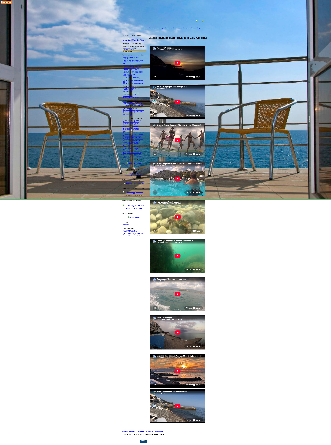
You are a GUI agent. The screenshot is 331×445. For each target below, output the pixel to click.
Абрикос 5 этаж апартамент (131, 69)
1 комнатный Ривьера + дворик (132, 66)
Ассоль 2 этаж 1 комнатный (131, 77)
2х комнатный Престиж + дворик (133, 137)
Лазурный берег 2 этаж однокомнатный (130, 95)
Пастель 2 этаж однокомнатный (132, 103)
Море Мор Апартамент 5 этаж (132, 99)
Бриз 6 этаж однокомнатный (131, 79)
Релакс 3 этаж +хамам (129, 106)
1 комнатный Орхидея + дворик (132, 65)
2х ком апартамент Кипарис (131, 122)
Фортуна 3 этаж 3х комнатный (132, 153)
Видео (199, 28)
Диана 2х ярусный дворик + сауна (133, 139)
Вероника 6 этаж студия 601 (131, 86)
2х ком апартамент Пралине (131, 126)
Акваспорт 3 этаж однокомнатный (133, 71)
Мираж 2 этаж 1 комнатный (131, 97)
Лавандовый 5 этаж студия (131, 93)
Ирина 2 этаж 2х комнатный (131, 140)
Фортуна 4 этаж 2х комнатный (132, 154)
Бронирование (177, 28)
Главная (146, 28)
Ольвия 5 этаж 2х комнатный (131, 146)
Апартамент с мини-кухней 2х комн (132, 43)
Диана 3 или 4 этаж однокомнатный (128, 90)
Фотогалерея (160, 28)
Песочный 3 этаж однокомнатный (133, 105)
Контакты (152, 28)
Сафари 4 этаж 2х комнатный (131, 148)
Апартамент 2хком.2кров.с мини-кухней (133, 46)
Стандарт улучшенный (129, 49)
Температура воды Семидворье (132, 235)
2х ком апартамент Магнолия (131, 125)
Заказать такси (127, 224)
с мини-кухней (137, 45)
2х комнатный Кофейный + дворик (133, 132)
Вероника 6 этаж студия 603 (131, 88)
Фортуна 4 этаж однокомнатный (132, 111)
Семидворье (186, 28)
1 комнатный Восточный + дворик (133, 60)
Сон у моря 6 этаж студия (130, 108)
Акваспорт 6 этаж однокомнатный (133, 72)
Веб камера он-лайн (129, 230)
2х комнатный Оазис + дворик (132, 136)
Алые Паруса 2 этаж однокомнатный (129, 74)
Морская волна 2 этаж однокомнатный (129, 101)
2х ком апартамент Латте (130, 123)
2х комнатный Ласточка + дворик (133, 134)
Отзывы (193, 28)
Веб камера (168, 28)
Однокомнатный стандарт (129, 48)
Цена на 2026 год (127, 51)
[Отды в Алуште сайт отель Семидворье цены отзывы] (179, 7)
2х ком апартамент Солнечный (132, 120)
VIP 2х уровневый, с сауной (131, 68)
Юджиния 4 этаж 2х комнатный (132, 156)
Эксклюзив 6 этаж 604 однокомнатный (129, 113)
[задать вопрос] (6, 3)
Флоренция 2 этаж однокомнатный (133, 110)
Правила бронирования (130, 231)
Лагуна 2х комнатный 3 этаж (131, 142)
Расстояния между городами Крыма (133, 233)
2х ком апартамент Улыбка (131, 128)
